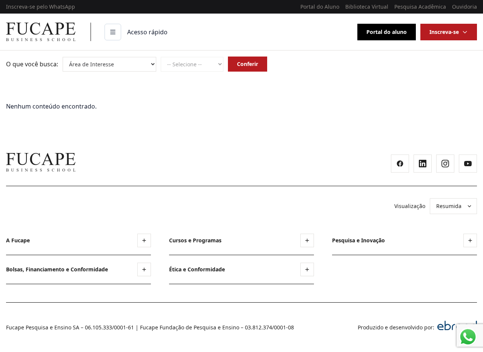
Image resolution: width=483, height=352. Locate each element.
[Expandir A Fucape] (144, 240)
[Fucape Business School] (40, 162)
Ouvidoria (464, 6)
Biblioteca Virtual (366, 6)
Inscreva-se (444, 31)
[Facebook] (400, 164)
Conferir (247, 63)
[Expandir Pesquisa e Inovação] (470, 240)
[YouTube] (468, 164)
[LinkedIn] (423, 164)
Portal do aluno (386, 31)
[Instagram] (445, 164)
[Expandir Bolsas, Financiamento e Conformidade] (144, 269)
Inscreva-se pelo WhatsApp (40, 6)
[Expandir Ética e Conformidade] (307, 269)
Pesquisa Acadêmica (420, 6)
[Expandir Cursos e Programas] (307, 240)
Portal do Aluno (319, 6)
